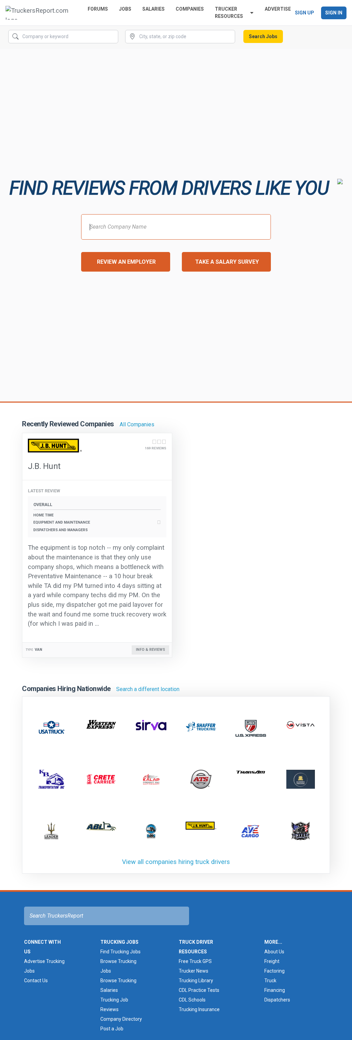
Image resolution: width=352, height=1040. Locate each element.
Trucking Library (196, 980)
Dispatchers (277, 1000)
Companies (190, 9)
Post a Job (111, 1028)
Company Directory (121, 1019)
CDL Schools (192, 1000)
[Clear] (112, 36)
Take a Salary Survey (227, 262)
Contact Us (36, 980)
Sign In (333, 12)
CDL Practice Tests (199, 990)
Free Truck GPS (195, 961)
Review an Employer (126, 262)
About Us (274, 951)
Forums (98, 9)
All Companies (137, 424)
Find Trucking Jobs (120, 951)
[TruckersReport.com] (41, 13)
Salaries (153, 9)
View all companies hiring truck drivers (176, 861)
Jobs (125, 9)
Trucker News (193, 971)
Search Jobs (263, 36)
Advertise (278, 9)
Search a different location (147, 689)
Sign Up (304, 12)
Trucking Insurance (199, 1009)
